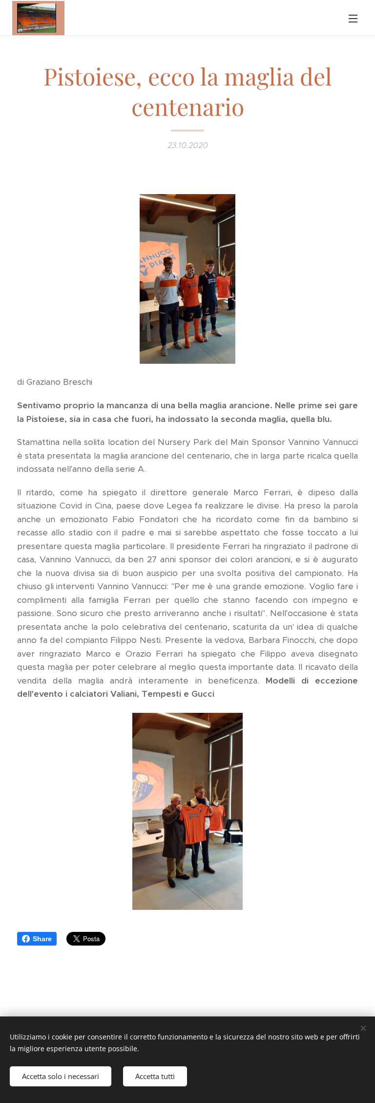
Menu (353, 18)
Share (42, 939)
